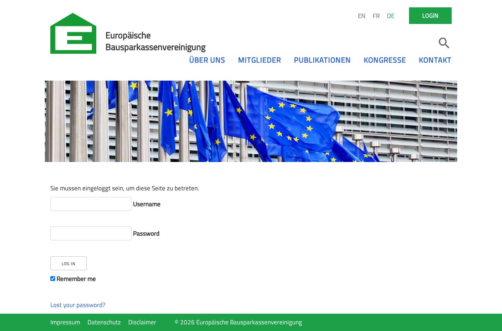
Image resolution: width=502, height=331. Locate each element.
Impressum (65, 322)
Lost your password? (77, 305)
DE (390, 16)
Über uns (207, 60)
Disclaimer (142, 322)
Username (146, 204)
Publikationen (322, 60)
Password (145, 233)
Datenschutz (104, 322)
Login (430, 15)
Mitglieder (259, 60)
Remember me (75, 279)
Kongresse (385, 60)
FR (376, 16)
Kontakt (435, 60)
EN (361, 16)
